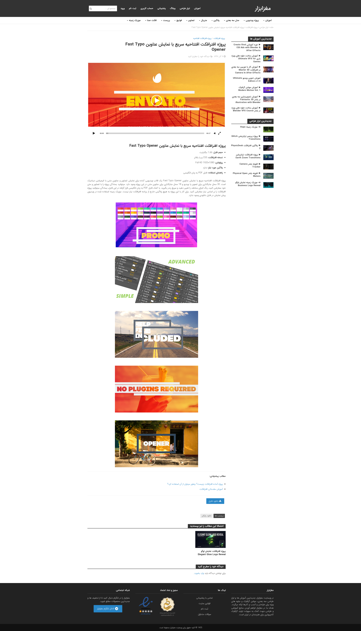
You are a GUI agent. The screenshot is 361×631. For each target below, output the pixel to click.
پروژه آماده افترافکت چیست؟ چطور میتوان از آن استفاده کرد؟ (195, 484)
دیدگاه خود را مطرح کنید (198, 56)
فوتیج (179, 20)
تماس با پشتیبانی (204, 598)
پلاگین (216, 20)
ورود (123, 8)
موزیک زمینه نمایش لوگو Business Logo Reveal (247, 184)
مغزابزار (263, 8)
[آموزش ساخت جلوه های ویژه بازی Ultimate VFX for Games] (268, 58)
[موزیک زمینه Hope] (268, 129)
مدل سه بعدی (232, 20)
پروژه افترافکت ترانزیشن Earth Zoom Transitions (248, 156)
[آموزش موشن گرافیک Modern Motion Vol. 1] (268, 90)
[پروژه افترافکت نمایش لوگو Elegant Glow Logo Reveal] (210, 539)
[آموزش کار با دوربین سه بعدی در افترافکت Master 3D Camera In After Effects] (268, 69)
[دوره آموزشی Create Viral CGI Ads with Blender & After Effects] (268, 47)
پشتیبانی (161, 8)
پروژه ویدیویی (252, 20)
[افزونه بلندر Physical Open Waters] (268, 175)
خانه (272, 27)
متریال (204, 20)
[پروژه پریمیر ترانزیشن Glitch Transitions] (268, 138)
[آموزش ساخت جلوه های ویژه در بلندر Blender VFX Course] (268, 110)
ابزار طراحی (185, 8)
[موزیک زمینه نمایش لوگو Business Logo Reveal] (268, 185)
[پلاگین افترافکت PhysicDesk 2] (268, 148)
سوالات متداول (204, 614)
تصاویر (191, 20)
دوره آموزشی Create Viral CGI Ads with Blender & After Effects (247, 47)
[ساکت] (215, 133)
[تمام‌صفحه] (219, 133)
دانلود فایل (214, 501)
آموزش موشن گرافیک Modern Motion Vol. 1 (249, 89)
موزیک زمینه (135, 20)
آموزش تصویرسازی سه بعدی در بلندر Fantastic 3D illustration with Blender (246, 99)
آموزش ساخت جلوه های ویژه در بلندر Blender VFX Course (245, 109)
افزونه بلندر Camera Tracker (249, 165)
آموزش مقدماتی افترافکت (211, 489)
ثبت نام (132, 8)
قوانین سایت (204, 603)
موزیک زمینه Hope (248, 127)
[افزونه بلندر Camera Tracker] (268, 166)
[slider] (155, 133)
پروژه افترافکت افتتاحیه (202, 38)
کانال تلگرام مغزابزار (106, 608)
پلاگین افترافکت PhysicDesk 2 (245, 147)
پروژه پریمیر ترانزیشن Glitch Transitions (245, 138)
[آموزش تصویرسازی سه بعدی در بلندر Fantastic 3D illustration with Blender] (268, 99)
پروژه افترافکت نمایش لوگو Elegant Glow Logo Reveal (212, 553)
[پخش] (94, 133)
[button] (156, 100)
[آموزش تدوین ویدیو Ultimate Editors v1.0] (268, 80)
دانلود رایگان (206, 515)
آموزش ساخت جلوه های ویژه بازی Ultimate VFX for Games (245, 58)
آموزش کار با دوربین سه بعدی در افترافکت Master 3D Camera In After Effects (245, 70)
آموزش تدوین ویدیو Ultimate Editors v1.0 (246, 80)
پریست (166, 20)
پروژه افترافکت (251, 27)
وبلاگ (172, 8)
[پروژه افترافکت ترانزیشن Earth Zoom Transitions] (268, 157)
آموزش (268, 20)
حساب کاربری (146, 8)
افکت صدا (152, 20)
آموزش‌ (197, 8)
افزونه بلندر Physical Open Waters (246, 175)
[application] (156, 100)
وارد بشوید (199, 573)
